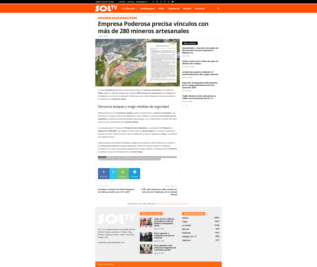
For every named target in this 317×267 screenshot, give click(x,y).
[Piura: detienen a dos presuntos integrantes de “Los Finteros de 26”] (146, 249)
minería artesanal (170, 157)
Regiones (116, 18)
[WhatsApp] (168, 2)
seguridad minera (154, 159)
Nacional (200, 8)
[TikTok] (160, 2)
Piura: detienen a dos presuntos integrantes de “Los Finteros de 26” (165, 247)
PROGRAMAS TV (142, 2)
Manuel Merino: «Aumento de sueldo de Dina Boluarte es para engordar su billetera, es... (200, 50)
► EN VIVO (121, 2)
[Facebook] (153, 2)
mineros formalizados (117, 159)
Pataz (129, 159)
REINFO (144, 159)
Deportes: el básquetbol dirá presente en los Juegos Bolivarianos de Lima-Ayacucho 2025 (200, 85)
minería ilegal (103, 159)
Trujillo (184, 222)
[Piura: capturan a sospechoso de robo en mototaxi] (146, 237)
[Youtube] (172, 2)
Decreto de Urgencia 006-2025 (153, 157)
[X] (164, 2)
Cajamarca (174, 8)
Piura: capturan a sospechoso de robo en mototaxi (164, 235)
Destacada (186, 233)
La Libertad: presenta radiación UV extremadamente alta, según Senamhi (200, 73)
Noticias (130, 2)
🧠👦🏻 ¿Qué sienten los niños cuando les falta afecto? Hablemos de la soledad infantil (159, 192)
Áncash (187, 8)
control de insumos (134, 157)
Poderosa (136, 159)
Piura (161, 8)
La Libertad (128, 8)
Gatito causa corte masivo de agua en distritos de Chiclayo (200, 62)
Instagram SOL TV (108, 15)
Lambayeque (147, 8)
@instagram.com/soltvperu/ (172, 203)
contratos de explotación (117, 157)
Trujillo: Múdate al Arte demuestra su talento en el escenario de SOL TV (199, 97)
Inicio (99, 15)
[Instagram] (157, 2)
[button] (218, 8)
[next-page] (186, 105)
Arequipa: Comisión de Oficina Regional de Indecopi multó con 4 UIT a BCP (116, 190)
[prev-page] (183, 105)
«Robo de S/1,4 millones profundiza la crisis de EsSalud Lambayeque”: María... (164, 222)
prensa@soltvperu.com (116, 242)
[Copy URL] (145, 173)
